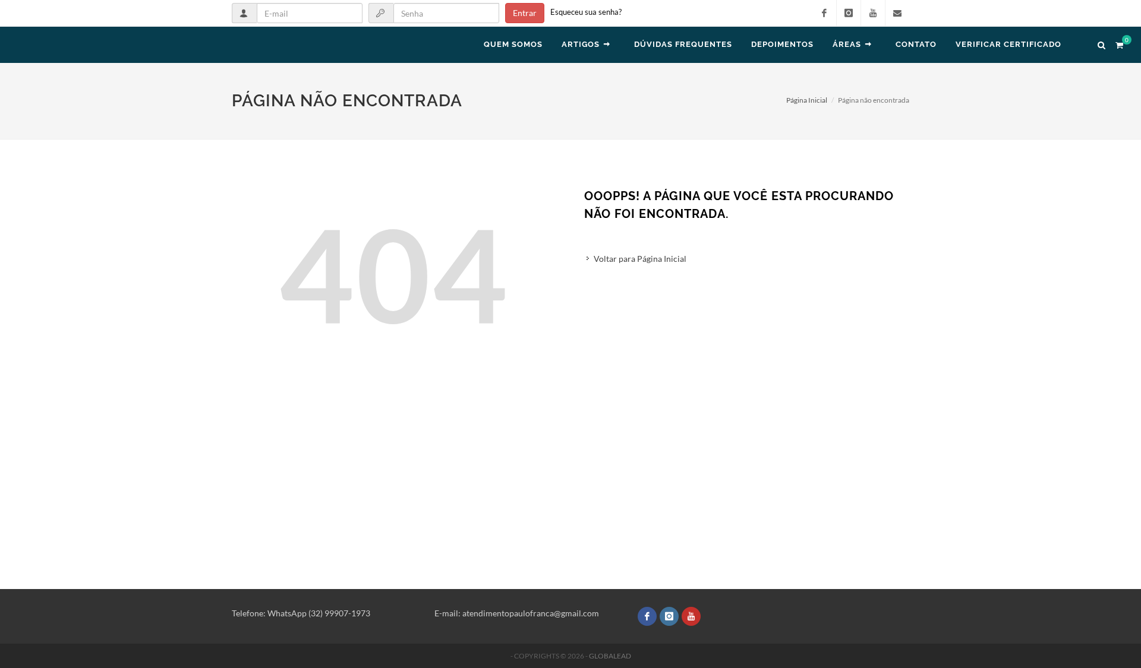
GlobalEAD (610, 655)
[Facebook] (824, 13)
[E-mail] (897, 13)
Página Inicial (806, 100)
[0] (1119, 43)
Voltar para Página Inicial (640, 259)
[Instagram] (849, 13)
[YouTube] (873, 13)
